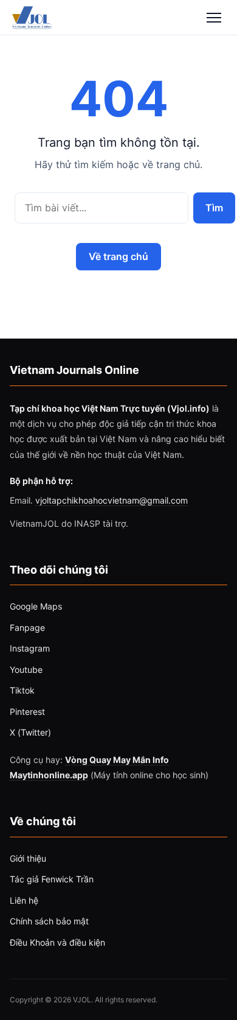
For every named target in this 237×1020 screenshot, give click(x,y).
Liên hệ (24, 900)
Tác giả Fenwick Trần (52, 879)
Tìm (214, 207)
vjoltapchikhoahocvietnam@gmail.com (111, 500)
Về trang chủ (118, 256)
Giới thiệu (28, 858)
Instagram (30, 648)
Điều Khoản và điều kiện (57, 942)
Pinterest (27, 711)
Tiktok (22, 690)
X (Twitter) (30, 732)
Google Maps (36, 606)
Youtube (26, 669)
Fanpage (27, 627)
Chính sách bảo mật (49, 921)
